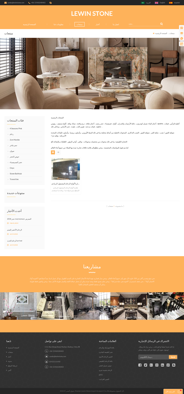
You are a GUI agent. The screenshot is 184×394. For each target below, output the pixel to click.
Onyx (12, 168)
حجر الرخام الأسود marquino (165, 300)
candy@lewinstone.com (16, 3)
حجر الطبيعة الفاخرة (106, 352)
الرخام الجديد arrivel (14, 241)
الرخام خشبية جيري (105, 370)
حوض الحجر (14, 157)
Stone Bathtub (16, 173)
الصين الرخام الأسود (106, 357)
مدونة (10, 361)
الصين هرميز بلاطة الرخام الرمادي (92, 300)
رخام (12, 134)
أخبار (98, 24)
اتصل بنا (116, 24)
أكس (9, 370)
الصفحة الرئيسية (29, 24)
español (177, 3)
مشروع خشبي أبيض (18, 299)
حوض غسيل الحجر (105, 366)
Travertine (14, 179)
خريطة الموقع (12, 366)
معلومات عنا (58, 24)
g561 (101, 375)
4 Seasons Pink (16, 128)
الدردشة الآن (170, 391)
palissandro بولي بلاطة (55, 299)
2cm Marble (15, 140)
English (162, 3)
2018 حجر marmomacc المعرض (19, 219)
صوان (12, 151)
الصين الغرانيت (104, 379)
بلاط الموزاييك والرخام (106, 348)
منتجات (79, 24)
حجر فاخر (13, 145)
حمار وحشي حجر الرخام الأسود (128, 299)
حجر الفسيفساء (16, 162)
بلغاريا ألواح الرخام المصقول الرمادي (65, 183)
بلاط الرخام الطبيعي (106, 361)
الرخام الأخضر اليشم (14, 230)
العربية (148, 3)
